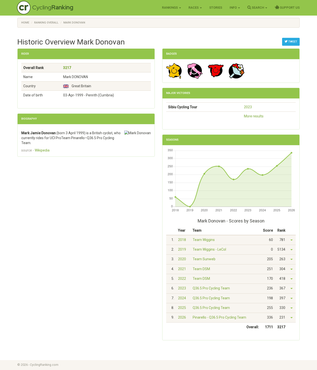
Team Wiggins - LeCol (209, 249)
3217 (67, 68)
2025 (182, 308)
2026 (182, 317)
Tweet (292, 41)
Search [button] (258, 7)
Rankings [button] (170, 7)
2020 (182, 259)
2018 (182, 240)
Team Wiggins (204, 240)
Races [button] (193, 7)
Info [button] (234, 7)
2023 (248, 107)
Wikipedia (42, 150)
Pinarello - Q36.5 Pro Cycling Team (219, 317)
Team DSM (201, 269)
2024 (182, 298)
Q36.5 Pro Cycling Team (211, 288)
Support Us (289, 7)
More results (254, 116)
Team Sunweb (204, 259)
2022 (182, 279)
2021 (182, 269)
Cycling (52, 7)
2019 (182, 249)
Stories (215, 7)
